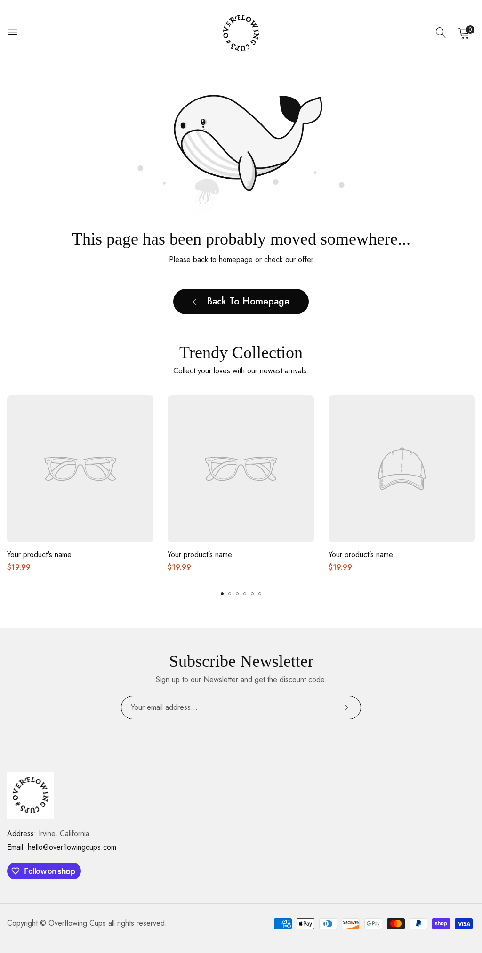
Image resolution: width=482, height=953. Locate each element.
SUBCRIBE (343, 707)
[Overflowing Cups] (241, 33)
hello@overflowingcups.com (61, 847)
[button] (222, 593)
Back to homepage (248, 301)
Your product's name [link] (39, 554)
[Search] (441, 33)
